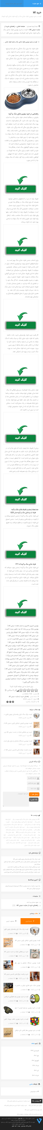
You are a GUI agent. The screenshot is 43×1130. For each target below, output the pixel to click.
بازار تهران (20, 1118)
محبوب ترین (10, 921)
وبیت (18, 1126)
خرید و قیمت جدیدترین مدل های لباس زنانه (18, 1101)
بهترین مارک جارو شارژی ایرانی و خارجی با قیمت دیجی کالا (27, 985)
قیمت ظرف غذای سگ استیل (31, 845)
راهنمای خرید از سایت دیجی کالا (19, 696)
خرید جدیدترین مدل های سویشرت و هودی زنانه (29, 1114)
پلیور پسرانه (17, 652)
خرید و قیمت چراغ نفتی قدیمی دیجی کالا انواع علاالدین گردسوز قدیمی (17, 750)
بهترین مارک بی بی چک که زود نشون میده (24, 629)
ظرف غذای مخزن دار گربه (12, 840)
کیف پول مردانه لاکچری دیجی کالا (33, 1110)
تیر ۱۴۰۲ (36, 1070)
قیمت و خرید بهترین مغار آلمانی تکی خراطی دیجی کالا (27, 1030)
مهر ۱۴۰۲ (36, 1055)
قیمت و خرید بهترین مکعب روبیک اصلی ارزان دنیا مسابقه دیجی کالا (16, 1019)
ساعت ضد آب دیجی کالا (30, 652)
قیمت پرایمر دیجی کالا (12, 645)
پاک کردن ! (33, 799)
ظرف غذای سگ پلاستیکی (14, 835)
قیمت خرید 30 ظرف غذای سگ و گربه (16, 843)
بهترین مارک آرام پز (32, 668)
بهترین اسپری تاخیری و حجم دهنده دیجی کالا (23, 625)
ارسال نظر (35, 794)
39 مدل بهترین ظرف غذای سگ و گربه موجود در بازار (26, 819)
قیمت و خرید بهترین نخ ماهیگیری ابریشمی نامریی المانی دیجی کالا (16, 996)
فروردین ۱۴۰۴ (35, 1050)
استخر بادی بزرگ (12, 655)
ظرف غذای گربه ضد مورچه (28, 840)
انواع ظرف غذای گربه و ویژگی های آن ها (22, 822)
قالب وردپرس (34, 1091)
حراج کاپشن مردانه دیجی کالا (18, 635)
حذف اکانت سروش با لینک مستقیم (23, 678)
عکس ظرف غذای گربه (33, 843)
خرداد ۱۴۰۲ (35, 1075)
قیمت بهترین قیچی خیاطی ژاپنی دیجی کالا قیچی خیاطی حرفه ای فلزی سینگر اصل (17, 723)
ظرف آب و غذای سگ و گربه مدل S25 (26, 832)
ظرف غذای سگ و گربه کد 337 (21, 838)
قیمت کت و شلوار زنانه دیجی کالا (27, 659)
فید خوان (14, 1126)
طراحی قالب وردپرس (26, 1126)
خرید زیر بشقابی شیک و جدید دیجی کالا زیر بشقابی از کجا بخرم (17, 732)
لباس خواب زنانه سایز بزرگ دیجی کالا (26, 672)
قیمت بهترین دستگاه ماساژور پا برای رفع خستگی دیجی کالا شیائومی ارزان (17, 741)
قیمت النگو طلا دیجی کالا (17, 642)
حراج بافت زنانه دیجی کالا (29, 645)
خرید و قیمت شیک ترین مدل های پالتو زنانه (15, 1105)
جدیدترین (29, 921)
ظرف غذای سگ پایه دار (30, 835)
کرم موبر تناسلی (14, 649)
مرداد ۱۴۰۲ (35, 1065)
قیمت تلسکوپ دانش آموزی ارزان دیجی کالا (23, 665)
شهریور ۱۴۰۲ (35, 1060)
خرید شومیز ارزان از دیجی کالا (15, 668)
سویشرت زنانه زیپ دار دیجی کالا (27, 639)
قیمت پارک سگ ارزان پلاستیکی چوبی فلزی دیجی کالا (17, 714)
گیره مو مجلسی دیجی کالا (29, 649)
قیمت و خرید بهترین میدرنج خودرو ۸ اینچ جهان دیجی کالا (27, 1008)
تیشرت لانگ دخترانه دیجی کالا (17, 662)
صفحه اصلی (21, 26)
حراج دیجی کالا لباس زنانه (35, 1105)
